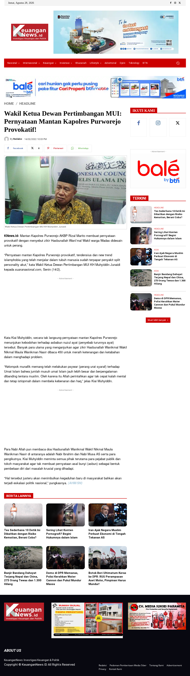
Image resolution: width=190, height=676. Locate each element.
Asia (156, 250)
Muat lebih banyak (157, 320)
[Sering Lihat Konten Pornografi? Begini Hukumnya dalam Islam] (65, 514)
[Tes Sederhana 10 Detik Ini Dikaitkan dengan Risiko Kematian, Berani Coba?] (23, 514)
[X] (179, 3)
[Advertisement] (65, 306)
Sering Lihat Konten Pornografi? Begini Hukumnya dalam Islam (62, 533)
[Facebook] (170, 3)
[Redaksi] (7, 139)
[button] (177, 63)
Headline (27, 103)
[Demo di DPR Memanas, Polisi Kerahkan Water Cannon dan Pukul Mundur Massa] (65, 557)
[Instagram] (175, 3)
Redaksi (17, 139)
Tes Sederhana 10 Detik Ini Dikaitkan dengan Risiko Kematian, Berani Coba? (22, 533)
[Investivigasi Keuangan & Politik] (30, 32)
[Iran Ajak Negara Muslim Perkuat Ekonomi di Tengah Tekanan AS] (108, 514)
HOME (9, 103)
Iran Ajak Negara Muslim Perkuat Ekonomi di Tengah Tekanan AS (107, 533)
